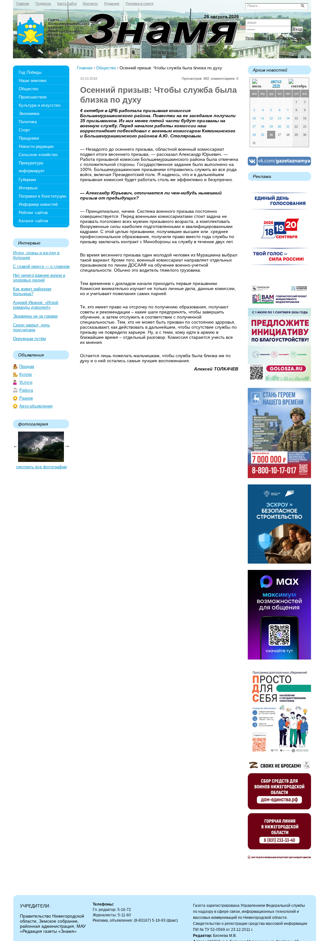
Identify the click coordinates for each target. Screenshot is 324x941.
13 (279, 118)
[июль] (258, 84)
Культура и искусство (39, 105)
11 (262, 118)
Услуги (25, 382)
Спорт (24, 130)
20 (279, 126)
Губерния (27, 179)
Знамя (30, 30)
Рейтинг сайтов (33, 212)
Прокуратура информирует (32, 167)
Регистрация (256, 38)
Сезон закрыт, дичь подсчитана (31, 327)
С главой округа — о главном (41, 266)
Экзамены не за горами (35, 316)
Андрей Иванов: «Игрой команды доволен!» (35, 305)
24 (254, 134)
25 (262, 134)
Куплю (25, 374)
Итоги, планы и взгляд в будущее (36, 255)
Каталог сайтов (33, 220)
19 (271, 126)
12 (271, 118)
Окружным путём (29, 338)
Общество (28, 88)
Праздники (29, 138)
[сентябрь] (298, 84)
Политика (28, 121)
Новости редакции (36, 146)
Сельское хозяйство (38, 154)
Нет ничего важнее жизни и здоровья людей (39, 277)
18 (262, 126)
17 (254, 126)
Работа (26, 390)
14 (288, 118)
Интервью (28, 188)
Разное (26, 398)
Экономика (29, 113)
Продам (26, 366)
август (276, 81)
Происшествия (33, 97)
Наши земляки (32, 80)
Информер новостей (38, 204)
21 (288, 126)
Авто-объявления (36, 406)
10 (254, 118)
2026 (276, 86)
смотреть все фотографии (41, 466)
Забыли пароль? (295, 38)
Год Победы (30, 72)
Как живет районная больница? (32, 291)
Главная (84, 68)
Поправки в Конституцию (42, 196)
